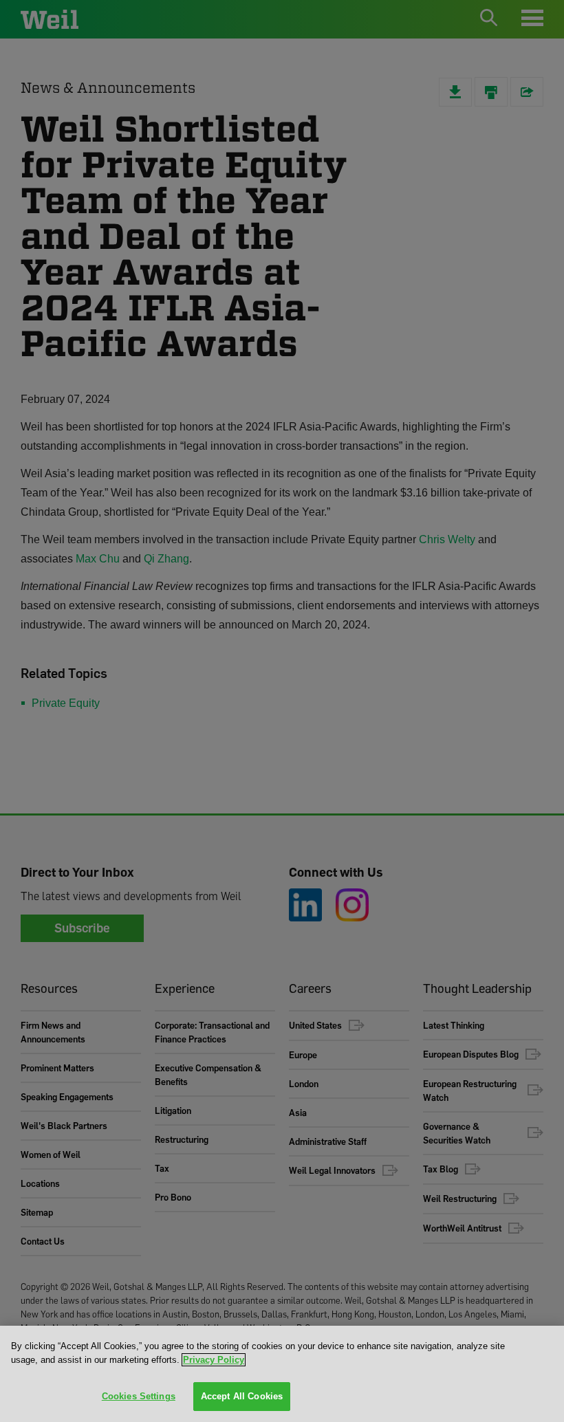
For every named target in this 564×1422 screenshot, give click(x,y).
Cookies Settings (138, 1396)
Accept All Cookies (242, 1396)
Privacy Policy (213, 1360)
